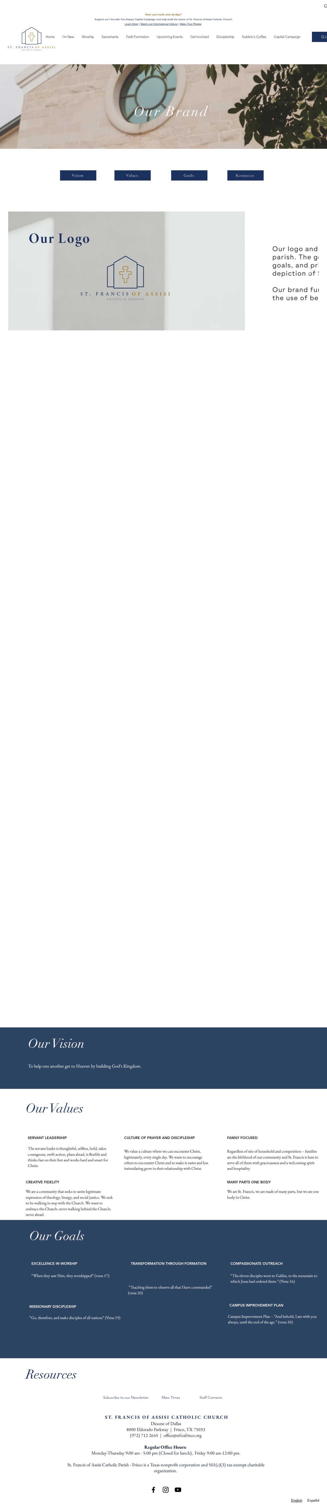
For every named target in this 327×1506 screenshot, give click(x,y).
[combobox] (297, 1500)
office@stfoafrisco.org (183, 1435)
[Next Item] (310, 271)
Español (313, 1500)
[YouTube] (178, 1490)
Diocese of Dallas (166, 1423)
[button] (50, 37)
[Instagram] (166, 1490)
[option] (313, 1500)
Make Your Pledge (191, 24)
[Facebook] (153, 1490)
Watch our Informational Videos (159, 24)
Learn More (131, 24)
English (296, 1500)
